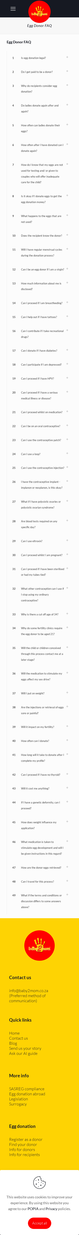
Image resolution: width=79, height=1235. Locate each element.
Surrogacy (18, 1103)
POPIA (33, 1208)
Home (14, 1033)
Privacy (51, 1208)
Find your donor (23, 1144)
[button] (39, 58)
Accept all (39, 1223)
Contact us (18, 1038)
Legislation (18, 1098)
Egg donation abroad (27, 1093)
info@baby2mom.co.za (28, 990)
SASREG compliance (26, 1088)
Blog (13, 1043)
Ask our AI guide (23, 1053)
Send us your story (25, 1048)
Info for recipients (24, 1154)
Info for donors (22, 1149)
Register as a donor (26, 1139)
